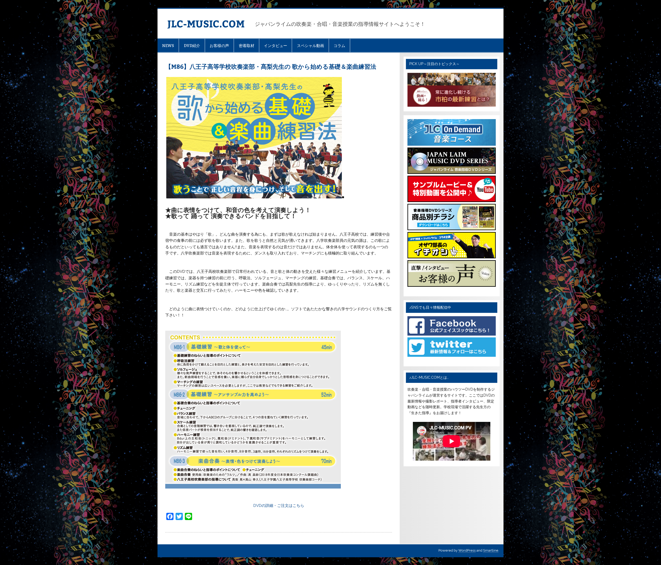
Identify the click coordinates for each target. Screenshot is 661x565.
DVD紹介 (192, 45)
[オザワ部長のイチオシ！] (451, 257)
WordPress (467, 550)
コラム (339, 45)
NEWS (168, 45)
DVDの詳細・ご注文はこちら (278, 505)
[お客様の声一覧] (451, 285)
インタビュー (275, 45)
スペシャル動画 (310, 45)
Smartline (490, 550)
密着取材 (246, 45)
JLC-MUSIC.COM (206, 23)
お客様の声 (219, 45)
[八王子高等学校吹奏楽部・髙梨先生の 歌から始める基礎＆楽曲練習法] (254, 197)
